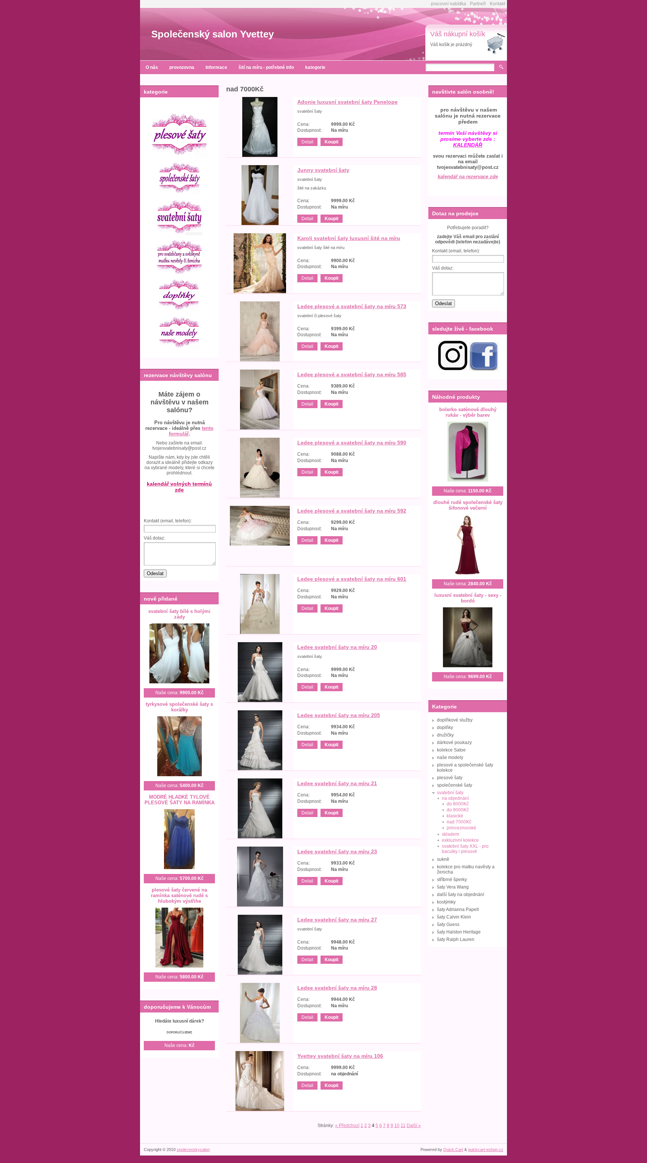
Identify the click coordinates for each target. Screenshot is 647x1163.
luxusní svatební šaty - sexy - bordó (467, 598)
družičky (445, 735)
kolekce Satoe (451, 750)
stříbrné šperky (452, 879)
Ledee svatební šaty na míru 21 (337, 783)
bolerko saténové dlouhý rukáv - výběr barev (467, 412)
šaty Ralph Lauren (455, 939)
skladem (450, 834)
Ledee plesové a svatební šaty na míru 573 (351, 306)
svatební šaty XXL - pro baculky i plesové (465, 849)
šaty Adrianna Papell (458, 909)
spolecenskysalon (193, 1149)
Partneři (478, 3)
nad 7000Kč (459, 822)
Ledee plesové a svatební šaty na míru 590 (351, 443)
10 (397, 1125)
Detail (307, 142)
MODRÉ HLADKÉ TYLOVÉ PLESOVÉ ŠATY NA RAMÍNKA (180, 799)
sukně (443, 859)
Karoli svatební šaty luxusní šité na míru (348, 238)
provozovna (181, 67)
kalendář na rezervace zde (468, 176)
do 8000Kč (458, 804)
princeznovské (461, 828)
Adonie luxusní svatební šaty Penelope (347, 102)
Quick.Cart (453, 1149)
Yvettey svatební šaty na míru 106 (340, 1056)
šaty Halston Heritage (459, 932)
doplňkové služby (455, 720)
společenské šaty (454, 785)
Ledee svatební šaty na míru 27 (337, 920)
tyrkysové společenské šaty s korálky (179, 707)
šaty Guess (448, 924)
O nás (152, 67)
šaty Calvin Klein (454, 917)
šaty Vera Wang (453, 887)
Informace (216, 67)
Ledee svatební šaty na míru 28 (337, 988)
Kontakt (497, 3)
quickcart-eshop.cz (485, 1149)
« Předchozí (347, 1125)
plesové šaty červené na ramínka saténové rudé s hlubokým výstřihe (179, 895)
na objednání (455, 798)
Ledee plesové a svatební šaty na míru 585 (351, 374)
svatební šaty (450, 792)
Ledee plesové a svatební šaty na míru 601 (351, 579)
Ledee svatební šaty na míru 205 (338, 715)
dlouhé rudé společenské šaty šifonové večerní (467, 505)
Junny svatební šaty (323, 170)
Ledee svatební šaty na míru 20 (337, 647)
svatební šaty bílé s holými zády (179, 614)
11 (403, 1125)
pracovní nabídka (448, 3)
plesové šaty (449, 777)
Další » (414, 1125)
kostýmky (446, 902)
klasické (455, 816)
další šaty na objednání (460, 894)
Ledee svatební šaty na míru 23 (337, 851)
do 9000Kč (458, 810)
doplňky (445, 727)
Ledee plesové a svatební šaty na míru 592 (351, 511)
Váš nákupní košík (457, 34)
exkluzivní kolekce (460, 840)
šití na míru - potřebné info (266, 67)
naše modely (450, 757)
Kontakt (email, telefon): (168, 520)
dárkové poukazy (454, 742)
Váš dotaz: (154, 538)
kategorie (315, 67)
